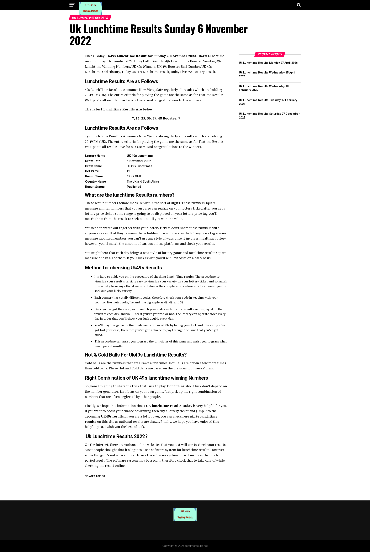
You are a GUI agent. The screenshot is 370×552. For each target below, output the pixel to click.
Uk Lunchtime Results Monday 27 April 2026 (268, 62)
